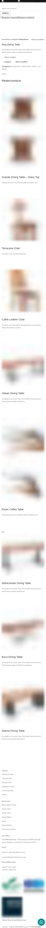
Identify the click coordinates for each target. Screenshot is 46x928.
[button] (41, 922)
